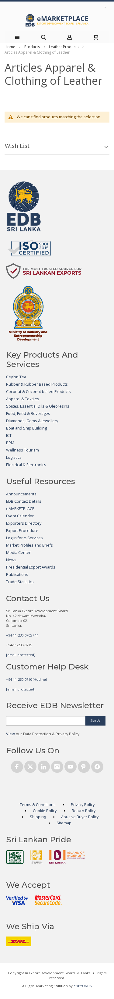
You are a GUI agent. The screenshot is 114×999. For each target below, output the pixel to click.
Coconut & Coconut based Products (38, 391)
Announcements (21, 494)
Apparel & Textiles (22, 398)
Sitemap (64, 823)
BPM (10, 442)
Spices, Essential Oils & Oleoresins (37, 406)
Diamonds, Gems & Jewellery (32, 420)
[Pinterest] (84, 766)
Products (32, 46)
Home (10, 46)
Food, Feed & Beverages (28, 413)
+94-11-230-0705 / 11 (22, 635)
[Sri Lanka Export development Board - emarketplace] (57, 20)
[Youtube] (70, 766)
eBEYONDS (83, 985)
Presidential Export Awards (30, 567)
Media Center (18, 552)
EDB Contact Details (23, 501)
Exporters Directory (23, 523)
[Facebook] (17, 766)
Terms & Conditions (38, 804)
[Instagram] (57, 766)
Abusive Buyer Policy (79, 816)
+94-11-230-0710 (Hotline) (26, 679)
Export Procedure (22, 530)
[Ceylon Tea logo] (15, 857)
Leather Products (63, 46)
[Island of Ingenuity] (67, 857)
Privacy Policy (83, 804)
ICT (9, 435)
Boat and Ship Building (26, 428)
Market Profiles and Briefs (29, 545)
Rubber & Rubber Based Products (37, 384)
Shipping (38, 816)
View (10, 734)
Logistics (14, 457)
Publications (17, 574)
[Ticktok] (97, 766)
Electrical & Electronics (26, 464)
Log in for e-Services (24, 538)
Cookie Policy (45, 810)
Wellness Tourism (22, 450)
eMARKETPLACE (20, 508)
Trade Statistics (20, 581)
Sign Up (95, 720)
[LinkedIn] (44, 766)
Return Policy (83, 810)
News (11, 559)
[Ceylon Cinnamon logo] (36, 857)
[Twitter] (30, 766)
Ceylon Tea (16, 377)
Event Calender (20, 516)
